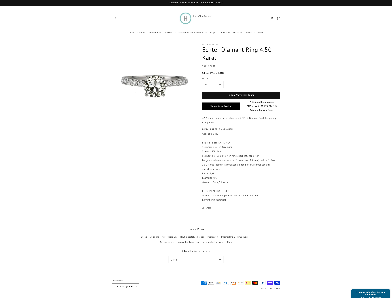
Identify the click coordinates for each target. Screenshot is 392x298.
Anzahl (205, 78)
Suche (144, 236)
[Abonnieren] (220, 259)
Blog (229, 242)
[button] (115, 18)
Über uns (154, 236)
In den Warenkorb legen (241, 94)
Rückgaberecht (167, 242)
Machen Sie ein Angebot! (221, 106)
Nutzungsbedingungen (213, 242)
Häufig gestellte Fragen (192, 236)
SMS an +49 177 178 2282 (260, 106)
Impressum (212, 236)
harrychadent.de (274, 289)
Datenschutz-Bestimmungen (235, 236)
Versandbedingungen (188, 242)
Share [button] (208, 207)
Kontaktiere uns (169, 236)
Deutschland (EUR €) (123, 286)
